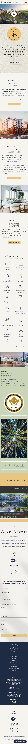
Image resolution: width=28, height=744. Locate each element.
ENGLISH (14, 673)
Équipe (14, 670)
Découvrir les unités (14, 104)
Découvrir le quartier (14, 178)
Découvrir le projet (14, 62)
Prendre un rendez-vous (14, 672)
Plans (14, 664)
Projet (14, 658)
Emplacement (14, 666)
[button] (26, 2)
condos (14, 660)
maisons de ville (14, 662)
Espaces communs (14, 668)
